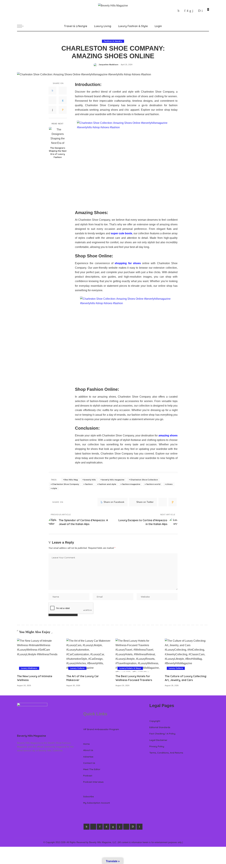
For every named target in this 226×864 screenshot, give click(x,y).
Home (86, 743)
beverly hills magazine (113, 480)
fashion (89, 484)
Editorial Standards (159, 727)
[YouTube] (195, 10)
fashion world (153, 484)
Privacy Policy (156, 746)
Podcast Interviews (93, 781)
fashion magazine (131, 484)
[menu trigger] (22, 26)
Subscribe (88, 796)
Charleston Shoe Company (65, 484)
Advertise (88, 756)
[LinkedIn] (190, 10)
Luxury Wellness (29, 668)
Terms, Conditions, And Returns (166, 752)
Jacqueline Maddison (108, 65)
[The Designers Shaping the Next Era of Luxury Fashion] (57, 136)
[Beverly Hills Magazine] (113, 10)
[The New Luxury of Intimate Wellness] (39, 655)
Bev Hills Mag (71, 480)
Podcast (87, 775)
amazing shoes (168, 435)
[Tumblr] (192, 10)
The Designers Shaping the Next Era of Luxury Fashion (58, 152)
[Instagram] (187, 10)
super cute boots (121, 233)
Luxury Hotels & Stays (130, 668)
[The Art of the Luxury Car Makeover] (88, 655)
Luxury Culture (77, 668)
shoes (169, 484)
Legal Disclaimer (158, 740)
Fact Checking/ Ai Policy (162, 733)
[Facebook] (178, 10)
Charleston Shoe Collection (144, 480)
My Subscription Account (96, 802)
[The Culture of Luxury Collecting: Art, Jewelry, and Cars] (187, 655)
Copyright (154, 720)
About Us (88, 750)
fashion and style (107, 484)
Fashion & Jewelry (113, 41)
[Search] (207, 26)
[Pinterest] (184, 10)
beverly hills (90, 480)
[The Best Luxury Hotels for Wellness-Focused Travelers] (137, 655)
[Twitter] (182, 10)
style (54, 488)
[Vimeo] (199, 10)
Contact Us (89, 762)
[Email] (63, 110)
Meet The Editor (91, 769)
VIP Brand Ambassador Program (101, 729)
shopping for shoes (128, 263)
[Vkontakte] (202, 10)
